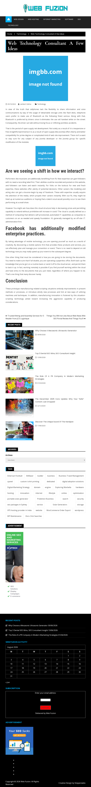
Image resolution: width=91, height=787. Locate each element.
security (80, 499)
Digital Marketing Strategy (18, 487)
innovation (24, 493)
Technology (13, 25)
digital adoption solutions (73, 481)
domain (37, 487)
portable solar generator (17, 499)
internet (39, 493)
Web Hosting (33, 19)
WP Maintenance (14, 516)
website (39, 510)
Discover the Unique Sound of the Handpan (54, 421)
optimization (78, 493)
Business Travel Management (71, 476)
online (64, 493)
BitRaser (29, 476)
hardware (80, 487)
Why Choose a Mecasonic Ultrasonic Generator (56, 330)
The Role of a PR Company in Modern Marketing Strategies (33, 635)
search (65, 499)
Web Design (19, 19)
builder (40, 476)
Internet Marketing (51, 19)
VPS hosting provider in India (19, 510)
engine (48, 487)
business (51, 476)
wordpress (79, 510)
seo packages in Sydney (17, 504)
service (40, 504)
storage (80, 504)
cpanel (10, 481)
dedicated (51, 481)
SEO (79, 19)
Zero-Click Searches (33, 516)
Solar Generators (60, 504)
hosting (10, 493)
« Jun (8, 682)
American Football (14, 476)
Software (69, 19)
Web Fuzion (51, 713)
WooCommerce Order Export (58, 510)
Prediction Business (45, 499)
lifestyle (52, 493)
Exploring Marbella (63, 487)
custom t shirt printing (29, 481)
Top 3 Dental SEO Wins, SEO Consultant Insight (55, 353)
